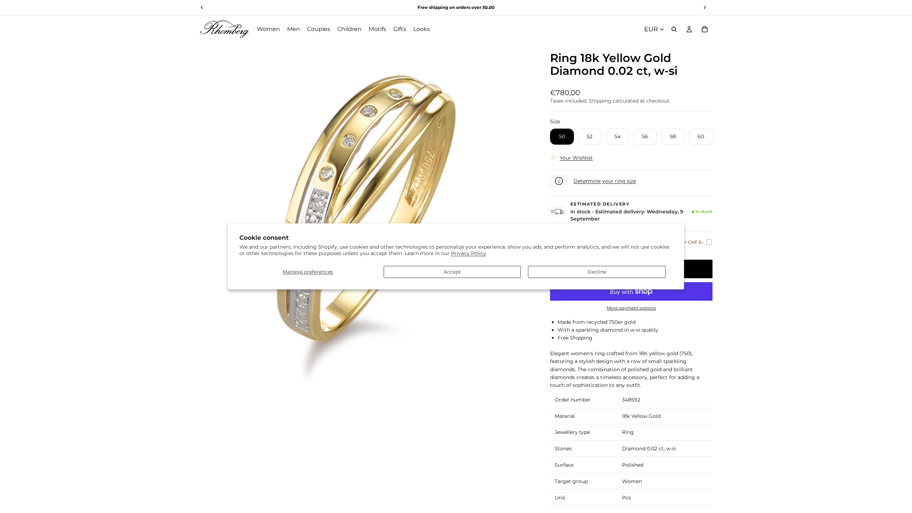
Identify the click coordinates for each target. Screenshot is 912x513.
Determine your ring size (605, 181)
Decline (596, 272)
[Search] (674, 29)
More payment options (631, 308)
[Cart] (704, 29)
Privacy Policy (468, 253)
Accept (452, 272)
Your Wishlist (576, 158)
